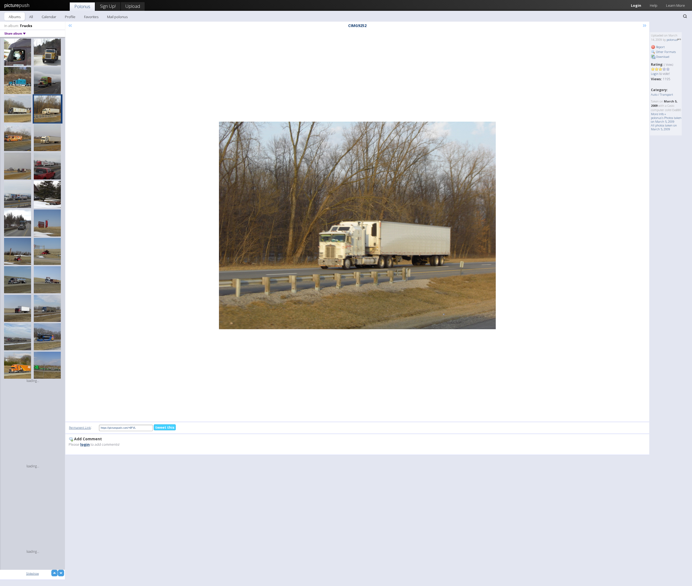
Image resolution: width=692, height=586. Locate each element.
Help (653, 5)
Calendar (49, 16)
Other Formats (665, 52)
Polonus (82, 6)
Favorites (91, 16)
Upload (132, 6)
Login (636, 5)
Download (662, 57)
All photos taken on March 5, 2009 (664, 127)
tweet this (164, 427)
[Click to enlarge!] (357, 225)
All (31, 16)
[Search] (685, 16)
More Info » (658, 114)
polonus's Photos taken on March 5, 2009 (666, 120)
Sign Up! (108, 6)
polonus (672, 40)
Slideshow (32, 573)
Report (660, 47)
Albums (15, 16)
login (85, 444)
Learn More (675, 5)
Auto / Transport (662, 94)
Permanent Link (80, 427)
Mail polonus (117, 16)
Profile (70, 16)
